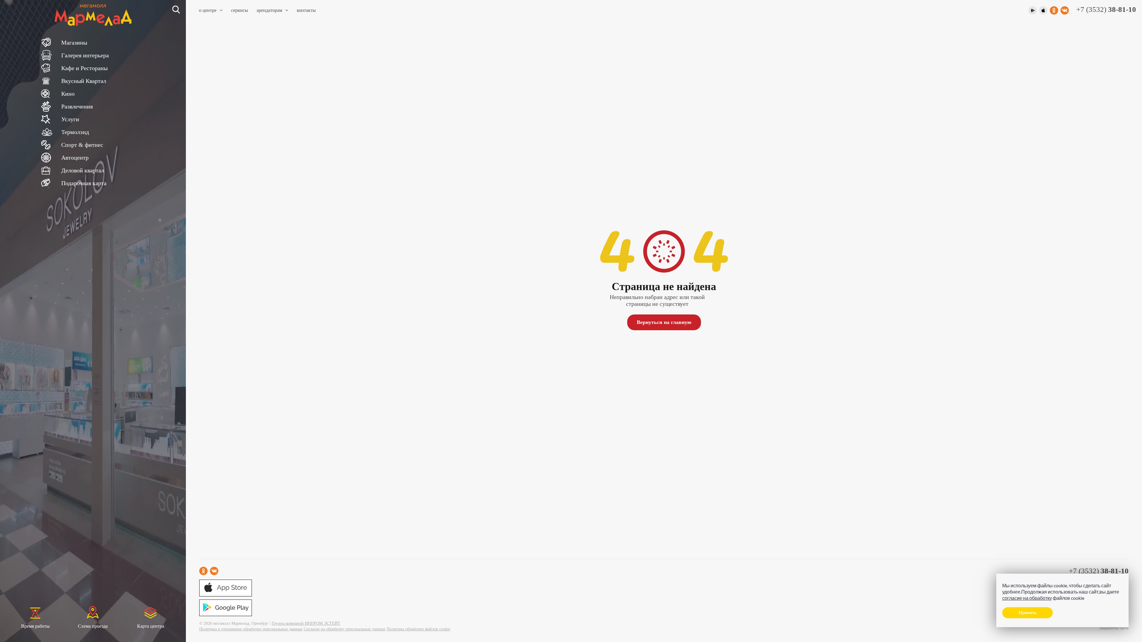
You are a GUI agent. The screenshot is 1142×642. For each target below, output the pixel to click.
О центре (208, 10)
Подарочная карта (83, 183)
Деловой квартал (82, 170)
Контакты (306, 10)
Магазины (74, 42)
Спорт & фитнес (82, 144)
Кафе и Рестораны (84, 68)
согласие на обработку (1027, 598)
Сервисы (239, 10)
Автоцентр (75, 157)
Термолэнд (75, 132)
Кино (68, 93)
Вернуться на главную (664, 322)
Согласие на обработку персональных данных (344, 629)
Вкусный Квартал (83, 81)
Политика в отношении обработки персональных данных (250, 629)
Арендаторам (269, 10)
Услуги (70, 119)
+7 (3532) (1106, 9)
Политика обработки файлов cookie (418, 629)
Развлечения (77, 106)
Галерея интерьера (85, 55)
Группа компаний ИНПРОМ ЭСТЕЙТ (306, 623)
